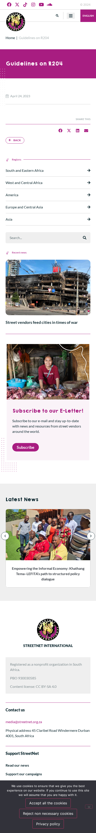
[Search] (84, 237)
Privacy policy (48, 824)
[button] (57, 15)
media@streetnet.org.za (24, 722)
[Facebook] (9, 4)
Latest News (22, 499)
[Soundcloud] (49, 4)
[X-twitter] (17, 4)
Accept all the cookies (48, 803)
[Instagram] (33, 4)
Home (10, 38)
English (88, 15)
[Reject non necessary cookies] (89, 807)
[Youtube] (41, 4)
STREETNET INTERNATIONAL (48, 645)
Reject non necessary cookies (48, 813)
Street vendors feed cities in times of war (42, 322)
